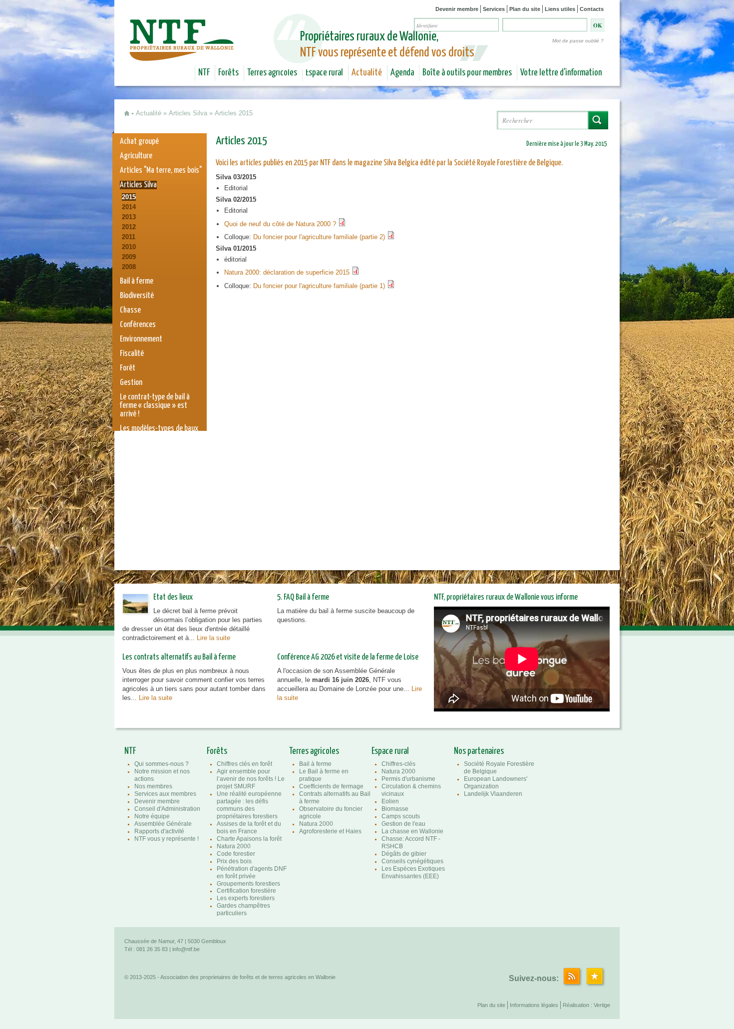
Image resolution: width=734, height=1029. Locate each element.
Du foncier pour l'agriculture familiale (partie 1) (320, 286)
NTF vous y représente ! (166, 839)
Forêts (228, 72)
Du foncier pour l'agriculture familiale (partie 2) (320, 237)
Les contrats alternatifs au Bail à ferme (179, 657)
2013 (129, 217)
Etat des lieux (173, 597)
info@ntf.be (186, 949)
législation (135, 526)
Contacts (592, 9)
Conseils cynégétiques (412, 861)
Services (494, 9)
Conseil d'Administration (167, 809)
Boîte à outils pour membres (467, 72)
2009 (129, 257)
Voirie (127, 512)
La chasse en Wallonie (412, 831)
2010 (129, 247)
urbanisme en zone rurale (156, 541)
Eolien (390, 801)
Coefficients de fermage (331, 786)
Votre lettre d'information (561, 72)
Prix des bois (234, 861)
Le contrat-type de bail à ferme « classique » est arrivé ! (155, 405)
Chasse (130, 310)
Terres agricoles (272, 72)
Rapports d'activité (159, 831)
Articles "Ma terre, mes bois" (161, 170)
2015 (129, 197)
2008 (129, 267)
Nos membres (153, 786)
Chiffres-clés (398, 764)
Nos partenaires (479, 751)
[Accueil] (183, 53)
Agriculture (136, 156)
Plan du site (524, 9)
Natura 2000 (137, 483)
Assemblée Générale (163, 824)
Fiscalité (132, 353)
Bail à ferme (136, 281)
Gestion (131, 382)
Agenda (402, 72)
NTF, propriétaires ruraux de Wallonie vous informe (506, 597)
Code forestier (236, 854)
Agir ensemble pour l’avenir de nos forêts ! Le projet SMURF (251, 778)
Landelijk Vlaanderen (493, 794)
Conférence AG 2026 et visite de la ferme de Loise (347, 657)
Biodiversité (137, 296)
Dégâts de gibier (403, 854)
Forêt (127, 368)
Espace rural (324, 72)
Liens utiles (560, 9)
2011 (128, 237)
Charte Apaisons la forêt (249, 839)
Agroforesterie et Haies (330, 831)
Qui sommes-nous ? (161, 764)
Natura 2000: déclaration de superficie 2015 (288, 272)
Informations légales (534, 1005)
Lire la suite (213, 638)
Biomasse (394, 809)
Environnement (141, 339)
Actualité (367, 72)
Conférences (138, 325)
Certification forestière (246, 891)
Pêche (128, 497)
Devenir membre (456, 9)
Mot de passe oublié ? (578, 40)
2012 (129, 227)
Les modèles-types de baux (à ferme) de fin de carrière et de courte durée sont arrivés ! (159, 441)
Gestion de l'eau (403, 824)
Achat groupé (139, 141)
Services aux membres (165, 794)
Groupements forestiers (248, 884)
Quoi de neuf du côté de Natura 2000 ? (281, 224)
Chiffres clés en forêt (244, 764)
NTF (204, 72)
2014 (129, 207)
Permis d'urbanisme (408, 779)
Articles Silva (188, 113)
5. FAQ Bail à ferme (303, 597)
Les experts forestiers (246, 898)
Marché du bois (141, 468)
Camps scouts (400, 816)
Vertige (602, 1005)
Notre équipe (152, 816)
